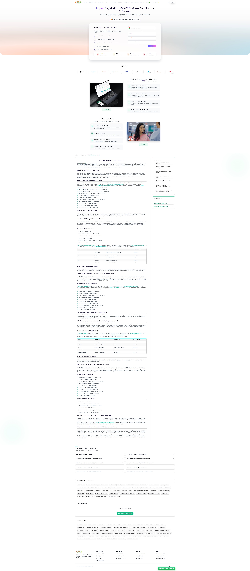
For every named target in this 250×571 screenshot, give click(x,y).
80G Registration (89, 493)
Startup (85, 2)
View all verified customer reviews (125, 513)
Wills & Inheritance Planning (92, 484)
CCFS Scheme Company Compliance (137, 527)
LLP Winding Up (162, 527)
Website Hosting (135, 487)
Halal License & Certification (100, 496)
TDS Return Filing (91, 538)
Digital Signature (121, 484)
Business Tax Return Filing (107, 533)
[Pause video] (129, 139)
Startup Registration (118, 524)
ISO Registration (165, 493)
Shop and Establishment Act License (162, 487)
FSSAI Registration (103, 484)
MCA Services (80, 530)
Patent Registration (101, 538)
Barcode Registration (81, 538)
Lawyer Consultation (150, 533)
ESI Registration (124, 536)
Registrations (92, 2)
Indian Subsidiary (80, 536)
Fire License (97, 490)
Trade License (105, 490)
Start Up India (121, 530)
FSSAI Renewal (113, 484)
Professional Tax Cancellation (101, 493)
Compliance (126, 2)
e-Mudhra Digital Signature (132, 484)
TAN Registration (80, 484)
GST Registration (92, 524)
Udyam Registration (96, 533)
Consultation (134, 2)
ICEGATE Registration (154, 484)
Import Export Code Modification (94, 487)
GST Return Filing (80, 527)
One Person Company (103, 530)
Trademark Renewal (161, 524)
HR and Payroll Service (132, 538)
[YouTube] (173, 566)
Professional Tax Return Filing (150, 536)
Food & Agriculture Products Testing (141, 490)
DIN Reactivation (90, 536)
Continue (152, 46)
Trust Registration (106, 487)
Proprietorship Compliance (106, 527)
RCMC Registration (126, 487)
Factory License (80, 496)
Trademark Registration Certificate (164, 533)
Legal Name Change (130, 530)
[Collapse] (173, 198)
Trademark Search (128, 524)
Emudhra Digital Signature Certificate (162, 530)
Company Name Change (163, 536)
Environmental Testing (126, 490)
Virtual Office (94, 530)
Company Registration (81, 524)
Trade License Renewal (115, 490)
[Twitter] (170, 566)
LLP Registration (101, 524)
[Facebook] (167, 566)
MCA (119, 2)
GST (107, 2)
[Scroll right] (172, 71)
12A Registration (80, 493)
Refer (147, 2)
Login (172, 2)
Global (141, 2)
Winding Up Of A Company (129, 533)
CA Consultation (140, 533)
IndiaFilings (77, 155)
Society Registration (114, 493)
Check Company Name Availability (120, 527)
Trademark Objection (138, 524)
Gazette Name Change (141, 493)
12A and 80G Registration (164, 490)
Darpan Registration (89, 490)
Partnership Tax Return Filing (92, 527)
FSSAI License (149, 530)
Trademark (100, 2)
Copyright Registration (111, 538)
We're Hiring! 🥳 (155, 2)
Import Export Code (164, 484)
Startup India (80, 490)
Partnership (109, 524)
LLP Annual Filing (122, 538)
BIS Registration (89, 496)
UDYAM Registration (116, 487)
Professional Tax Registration (147, 487)
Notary (78, 533)
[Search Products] (168, 2)
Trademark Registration (149, 524)
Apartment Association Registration (127, 493)
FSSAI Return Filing (144, 484)
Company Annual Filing (151, 527)
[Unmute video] (132, 139)
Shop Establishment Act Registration (103, 536)
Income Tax (113, 2)
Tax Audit (87, 530)
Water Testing (153, 490)
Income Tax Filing (118, 533)
